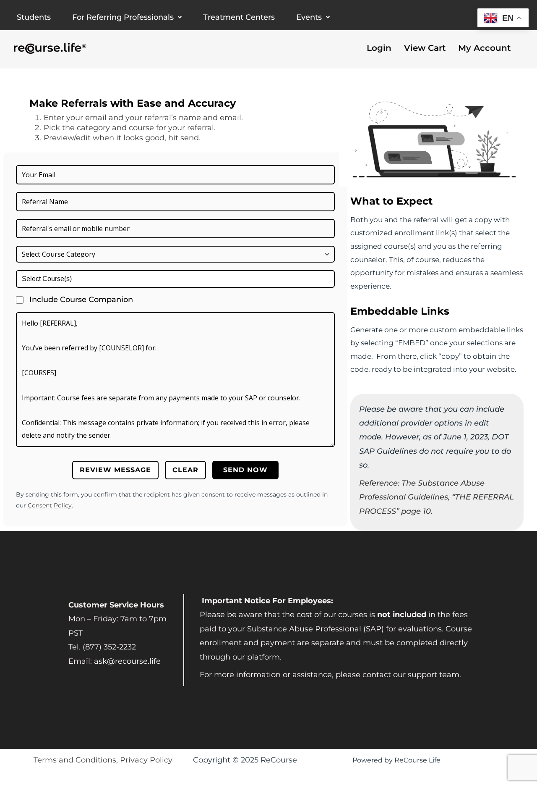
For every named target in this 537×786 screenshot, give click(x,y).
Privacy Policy (146, 760)
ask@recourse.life (127, 661)
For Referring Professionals (123, 17)
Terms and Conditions (75, 760)
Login (379, 48)
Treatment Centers (239, 17)
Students (34, 17)
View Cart (425, 48)
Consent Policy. (50, 505)
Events (309, 17)
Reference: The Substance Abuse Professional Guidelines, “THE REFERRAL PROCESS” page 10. (436, 497)
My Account (484, 48)
